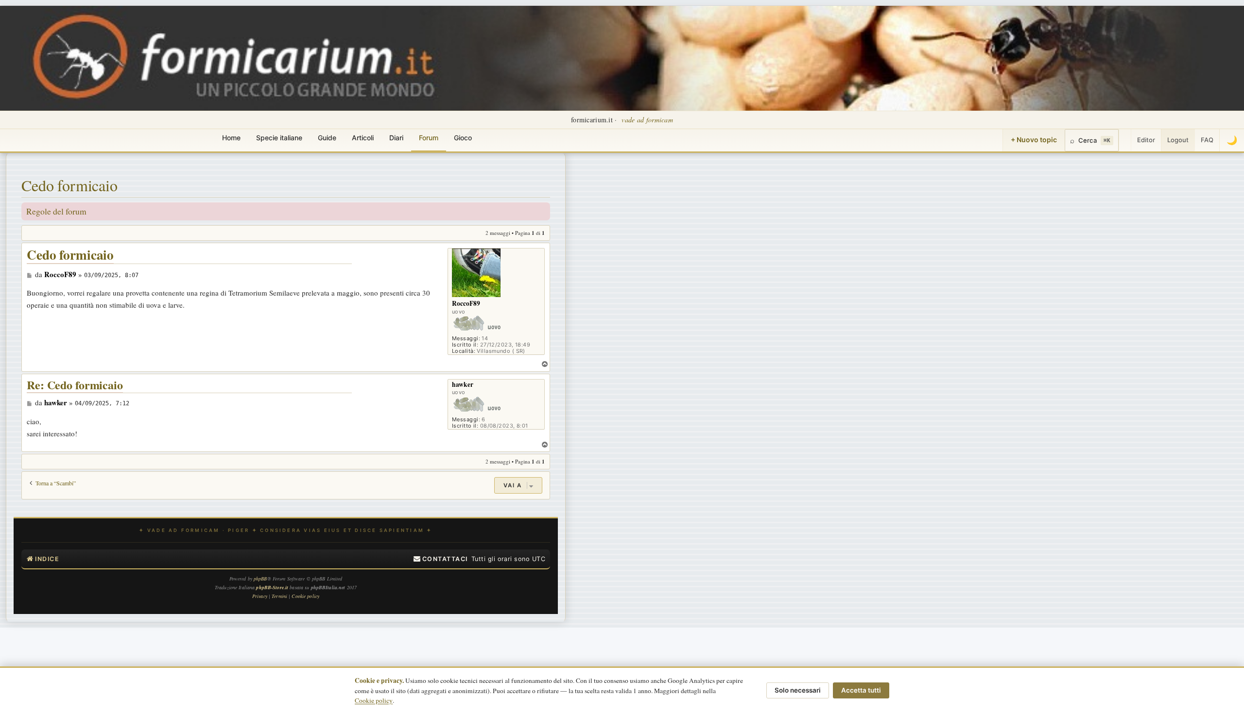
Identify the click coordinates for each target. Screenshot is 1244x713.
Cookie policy (374, 700)
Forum (428, 137)
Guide (327, 137)
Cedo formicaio (69, 185)
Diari (396, 137)
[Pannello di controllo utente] (1125, 140)
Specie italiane (279, 137)
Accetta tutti (861, 690)
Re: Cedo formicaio (75, 385)
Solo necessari (798, 690)
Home (231, 137)
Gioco (463, 137)
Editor (1146, 140)
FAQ (1207, 140)
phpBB (260, 578)
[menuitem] (441, 559)
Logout (1178, 140)
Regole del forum (56, 211)
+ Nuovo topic (1034, 139)
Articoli (363, 137)
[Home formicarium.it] (622, 58)
